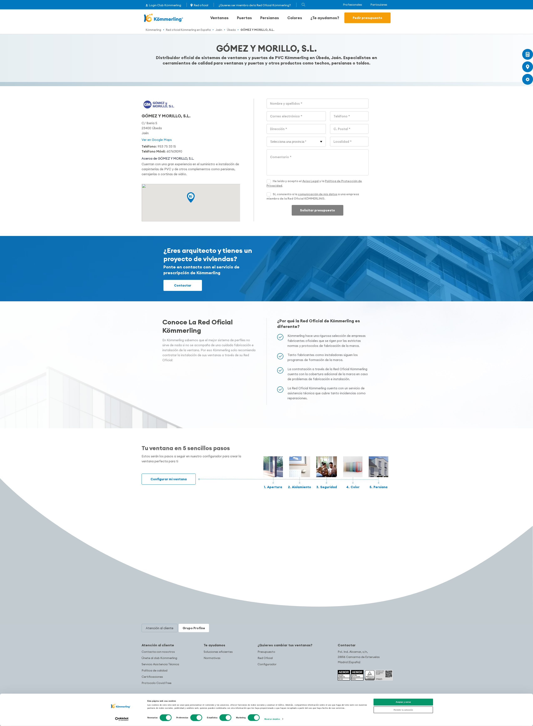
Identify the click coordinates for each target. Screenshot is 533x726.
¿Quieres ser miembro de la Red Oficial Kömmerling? (255, 5)
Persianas (269, 17)
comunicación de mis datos (317, 194)
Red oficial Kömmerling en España (188, 29)
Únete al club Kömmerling (159, 658)
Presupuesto (266, 652)
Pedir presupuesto (367, 18)
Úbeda (231, 29)
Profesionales (352, 4)
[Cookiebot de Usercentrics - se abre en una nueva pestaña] (122, 719)
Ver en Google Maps (157, 140)
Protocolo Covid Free (156, 683)
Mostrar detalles (272, 719)
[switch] (196, 717)
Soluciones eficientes (218, 652)
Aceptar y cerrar (403, 702)
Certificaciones (152, 677)
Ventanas (219, 17)
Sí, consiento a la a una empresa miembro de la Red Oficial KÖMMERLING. (312, 196)
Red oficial (201, 5)
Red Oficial (265, 658)
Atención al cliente (158, 645)
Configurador (267, 664)
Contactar (182, 285)
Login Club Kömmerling (165, 5)
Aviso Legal (310, 181)
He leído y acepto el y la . (314, 183)
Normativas (212, 658)
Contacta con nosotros (158, 652)
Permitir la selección (403, 710)
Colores (294, 17)
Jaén (218, 29)
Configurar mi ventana (169, 479)
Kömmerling (153, 29)
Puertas (244, 17)
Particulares (378, 4)
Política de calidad (154, 670)
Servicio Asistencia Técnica (160, 664)
